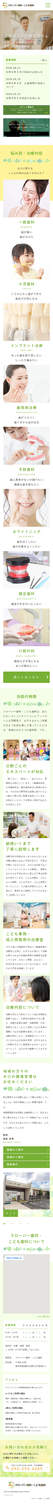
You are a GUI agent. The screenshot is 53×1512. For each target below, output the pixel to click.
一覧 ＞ (44, 60)
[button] (26, 677)
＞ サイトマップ (8, 1495)
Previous (7, 1213)
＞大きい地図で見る (43, 1316)
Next (14, 1213)
